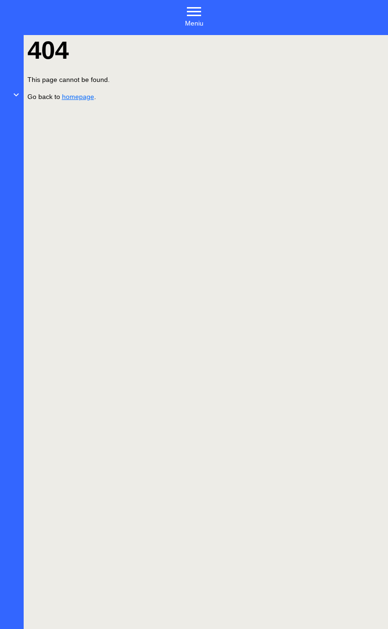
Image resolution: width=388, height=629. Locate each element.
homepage (78, 96)
